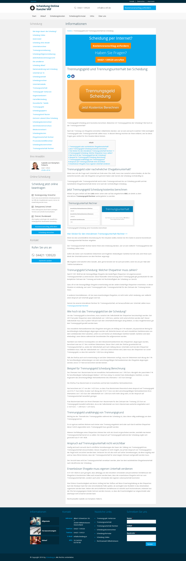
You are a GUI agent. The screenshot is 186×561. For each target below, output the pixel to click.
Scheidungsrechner (40, 80)
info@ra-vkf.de (104, 7)
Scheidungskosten (57, 16)
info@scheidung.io (80, 536)
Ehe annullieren (38, 61)
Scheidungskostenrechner (42, 122)
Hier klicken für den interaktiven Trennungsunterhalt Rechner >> (91, 151)
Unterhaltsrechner (39, 46)
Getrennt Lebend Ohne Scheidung (45, 118)
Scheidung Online (39, 35)
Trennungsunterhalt (40, 88)
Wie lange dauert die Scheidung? (45, 31)
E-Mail (130, 526)
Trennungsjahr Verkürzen (42, 92)
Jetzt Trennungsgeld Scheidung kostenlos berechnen (87, 149)
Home (69, 31)
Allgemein (46, 521)
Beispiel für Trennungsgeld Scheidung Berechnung (86, 157)
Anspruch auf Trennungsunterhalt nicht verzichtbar (86, 162)
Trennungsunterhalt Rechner (77, 306)
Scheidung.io (50, 557)
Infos (92, 16)
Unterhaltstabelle (39, 84)
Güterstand (37, 39)
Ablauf (43, 16)
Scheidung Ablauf (39, 65)
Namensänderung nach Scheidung (45, 69)
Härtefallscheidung (40, 99)
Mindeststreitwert (39, 129)
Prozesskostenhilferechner (43, 141)
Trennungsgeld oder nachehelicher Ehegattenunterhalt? (88, 147)
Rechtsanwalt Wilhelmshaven (107, 541)
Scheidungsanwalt (39, 77)
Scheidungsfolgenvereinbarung (44, 54)
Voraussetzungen (49, 531)
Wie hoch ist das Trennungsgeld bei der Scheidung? (87, 155)
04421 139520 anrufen (111, 59)
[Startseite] (32, 8)
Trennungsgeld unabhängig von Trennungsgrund (86, 159)
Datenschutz (141, 1)
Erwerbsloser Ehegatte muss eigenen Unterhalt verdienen (89, 164)
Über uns (102, 16)
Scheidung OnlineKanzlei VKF (47, 7)
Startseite (33, 1)
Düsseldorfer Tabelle (40, 103)
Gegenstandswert (39, 95)
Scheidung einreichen (46, 232)
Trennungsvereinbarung (41, 50)
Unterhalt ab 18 (38, 73)
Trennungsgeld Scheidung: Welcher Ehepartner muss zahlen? (90, 153)
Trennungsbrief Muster (41, 114)
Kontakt (132, 1)
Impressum (151, 1)
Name (130, 518)
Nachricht (131, 533)
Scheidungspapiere (40, 110)
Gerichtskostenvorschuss (42, 126)
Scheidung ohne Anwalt (41, 43)
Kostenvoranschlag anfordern (138, 7)
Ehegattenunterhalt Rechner (43, 137)
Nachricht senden (45, 261)
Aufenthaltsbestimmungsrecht (44, 58)
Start (34, 16)
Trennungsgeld (38, 107)
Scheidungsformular (77, 16)
